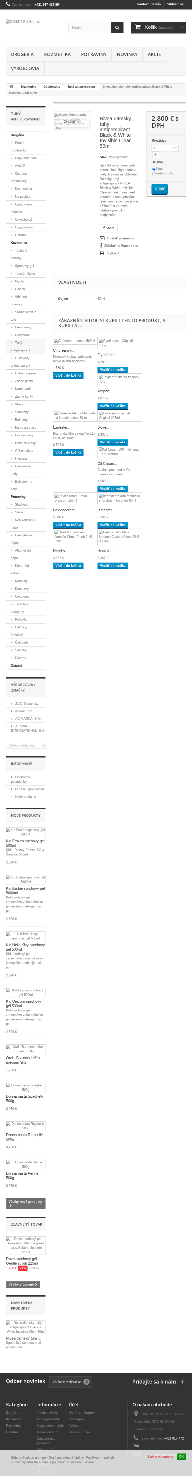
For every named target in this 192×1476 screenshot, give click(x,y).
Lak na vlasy (24, 435)
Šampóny (21, 412)
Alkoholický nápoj (21, 554)
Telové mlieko (24, 273)
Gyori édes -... (109, 355)
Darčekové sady (20, 470)
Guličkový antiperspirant (20, 361)
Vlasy (18, 404)
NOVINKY (127, 54)
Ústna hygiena (25, 373)
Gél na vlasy (23, 451)
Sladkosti (21, 504)
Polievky (21, 619)
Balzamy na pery (21, 485)
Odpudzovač (23, 227)
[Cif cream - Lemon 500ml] (75, 341)
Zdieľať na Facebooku (121, 246)
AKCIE (154, 54)
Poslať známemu (120, 238)
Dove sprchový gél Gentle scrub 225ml (22, 1261)
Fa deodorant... (65, 510)
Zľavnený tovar (26, 1224)
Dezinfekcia (23, 189)
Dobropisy (76, 1419)
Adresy (73, 1426)
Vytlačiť (113, 253)
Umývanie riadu (26, 158)
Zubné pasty (23, 381)
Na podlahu (22, 196)
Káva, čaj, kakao (20, 569)
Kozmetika (57, 54)
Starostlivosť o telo (23, 315)
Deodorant (22, 335)
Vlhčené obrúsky (19, 300)
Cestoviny (22, 596)
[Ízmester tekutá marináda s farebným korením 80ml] (120, 498)
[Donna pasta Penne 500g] (26, 1164)
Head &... (60, 551)
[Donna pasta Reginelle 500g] (26, 1126)
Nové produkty (25, 815)
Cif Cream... (107, 463)
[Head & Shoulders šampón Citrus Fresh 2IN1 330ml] (75, 537)
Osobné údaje (79, 1432)
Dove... (103, 427)
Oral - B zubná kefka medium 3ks (23, 1060)
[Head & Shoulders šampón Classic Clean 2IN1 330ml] (120, 537)
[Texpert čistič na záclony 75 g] (120, 379)
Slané (18, 512)
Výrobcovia (25, 68)
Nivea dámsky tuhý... (23, 1338)
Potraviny (93, 54)
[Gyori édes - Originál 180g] (120, 343)
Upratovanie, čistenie (22, 208)
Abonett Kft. (23, 711)
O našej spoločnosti (29, 789)
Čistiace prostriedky (19, 177)
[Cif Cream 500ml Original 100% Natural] (120, 452)
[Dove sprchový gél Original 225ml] (120, 416)
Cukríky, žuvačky (19, 631)
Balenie (158, 162)
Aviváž (19, 166)
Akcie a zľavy (47, 1413)
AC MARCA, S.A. (27, 719)
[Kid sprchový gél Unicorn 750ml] (26, 992)
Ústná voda (23, 389)
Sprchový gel (24, 266)
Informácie (21, 763)
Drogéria (22, 54)
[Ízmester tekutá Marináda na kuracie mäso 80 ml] (75, 416)
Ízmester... (61, 427)
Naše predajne (25, 796)
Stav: (104, 157)
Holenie (20, 289)
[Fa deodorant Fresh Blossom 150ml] (75, 498)
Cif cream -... (63, 350)
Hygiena (20, 458)
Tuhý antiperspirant (20, 346)
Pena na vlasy (25, 443)
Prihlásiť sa (175, 4)
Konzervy (21, 589)
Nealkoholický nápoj (23, 523)
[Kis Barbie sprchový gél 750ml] (26, 879)
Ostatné (20, 235)
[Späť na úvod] (11, 87)
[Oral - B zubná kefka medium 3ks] (26, 1049)
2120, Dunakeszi (27, 704)
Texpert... (105, 391)
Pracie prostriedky (19, 146)
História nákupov (81, 1413)
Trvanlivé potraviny (19, 608)
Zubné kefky (23, 396)
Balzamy (21, 420)
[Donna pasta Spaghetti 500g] (26, 1087)
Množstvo (159, 140)
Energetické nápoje (21, 539)
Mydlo (19, 281)
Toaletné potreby (19, 254)
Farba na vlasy (25, 427)
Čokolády (21, 642)
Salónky (20, 650)
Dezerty (20, 658)
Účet (73, 1405)
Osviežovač (23, 219)
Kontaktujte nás (149, 4)
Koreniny (21, 581)
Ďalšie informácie (160, 1457)
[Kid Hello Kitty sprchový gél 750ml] (26, 936)
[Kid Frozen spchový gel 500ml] (26, 832)
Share (109, 228)
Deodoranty (23, 327)
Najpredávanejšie (50, 1426)
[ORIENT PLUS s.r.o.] (33, 30)
